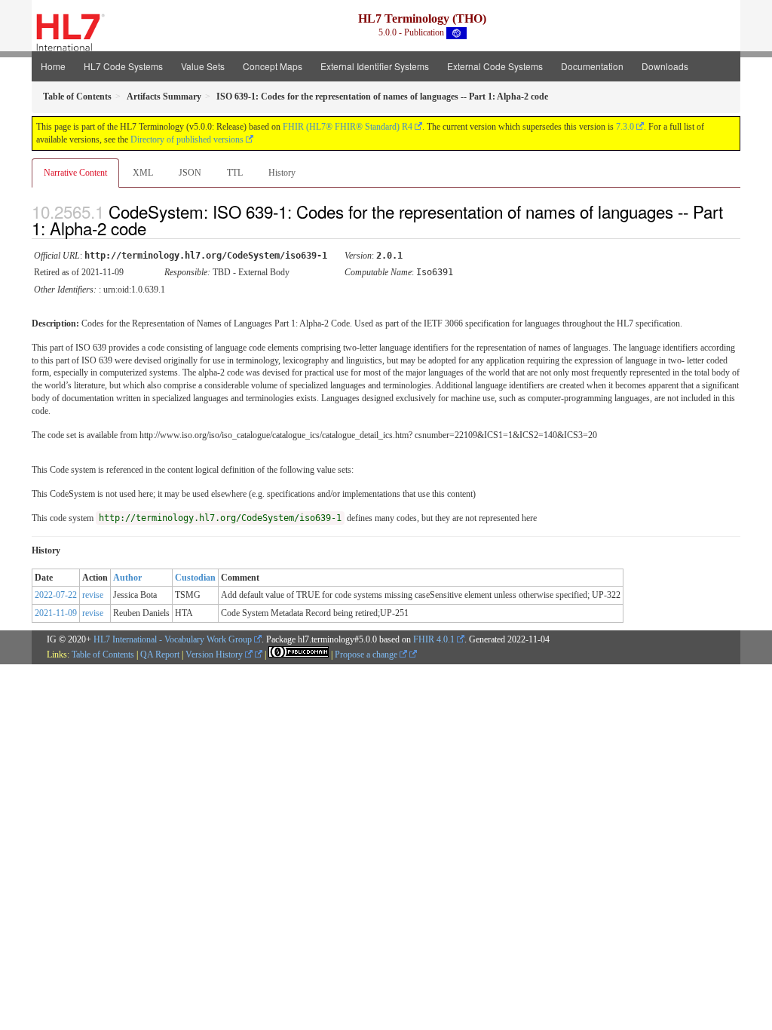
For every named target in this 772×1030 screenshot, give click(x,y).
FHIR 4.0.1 (434, 639)
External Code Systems (495, 66)
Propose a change (367, 654)
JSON (190, 172)
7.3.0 (625, 126)
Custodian (195, 577)
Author (127, 577)
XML (143, 172)
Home (53, 66)
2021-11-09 (56, 613)
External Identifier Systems (374, 66)
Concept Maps (272, 66)
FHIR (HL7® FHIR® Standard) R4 (347, 126)
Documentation (592, 66)
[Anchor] (159, 227)
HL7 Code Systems (123, 66)
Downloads (665, 66)
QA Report (159, 654)
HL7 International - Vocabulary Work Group (172, 639)
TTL (235, 172)
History (282, 172)
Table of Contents (103, 654)
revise (92, 595)
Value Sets (203, 66)
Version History (215, 654)
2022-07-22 (56, 595)
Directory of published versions (187, 139)
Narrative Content (75, 172)
